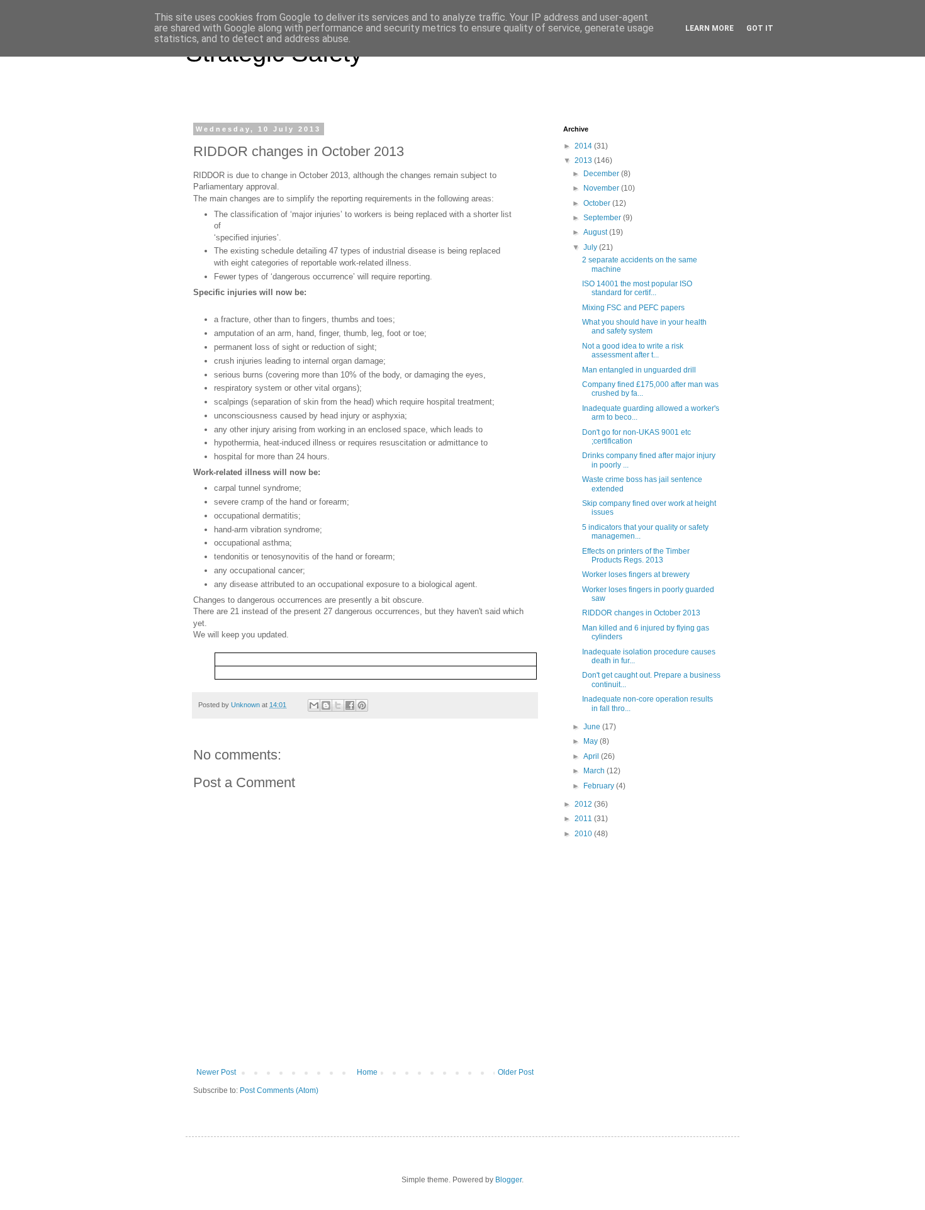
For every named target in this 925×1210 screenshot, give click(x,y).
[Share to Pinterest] (362, 705)
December (602, 173)
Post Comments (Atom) (279, 1090)
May (591, 741)
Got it (759, 28)
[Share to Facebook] (350, 705)
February (599, 785)
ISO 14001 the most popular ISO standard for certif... (637, 288)
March (595, 770)
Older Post (516, 1072)
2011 (584, 818)
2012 (584, 804)
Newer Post (216, 1072)
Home (367, 1072)
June (592, 726)
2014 (584, 146)
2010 (584, 833)
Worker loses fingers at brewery (636, 574)
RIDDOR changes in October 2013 (641, 612)
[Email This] (314, 705)
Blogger (508, 1179)
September (603, 217)
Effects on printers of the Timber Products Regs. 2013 (636, 555)
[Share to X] (338, 705)
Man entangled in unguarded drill (639, 370)
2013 (584, 160)
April (592, 756)
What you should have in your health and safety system (644, 326)
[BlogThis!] (326, 705)
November (602, 188)
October (597, 203)
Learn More (709, 28)
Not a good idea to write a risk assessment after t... (632, 350)
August (596, 232)
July (591, 247)
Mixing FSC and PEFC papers (633, 307)
